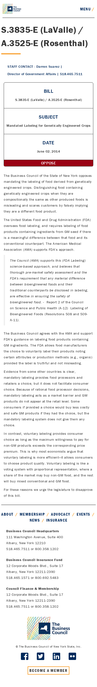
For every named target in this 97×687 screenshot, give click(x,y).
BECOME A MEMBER (48, 670)
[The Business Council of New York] (11, 8)
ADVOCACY (60, 514)
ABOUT (7, 514)
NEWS (35, 520)
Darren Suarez (47, 66)
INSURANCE (57, 520)
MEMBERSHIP (32, 514)
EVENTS (83, 514)
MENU (87, 8)
